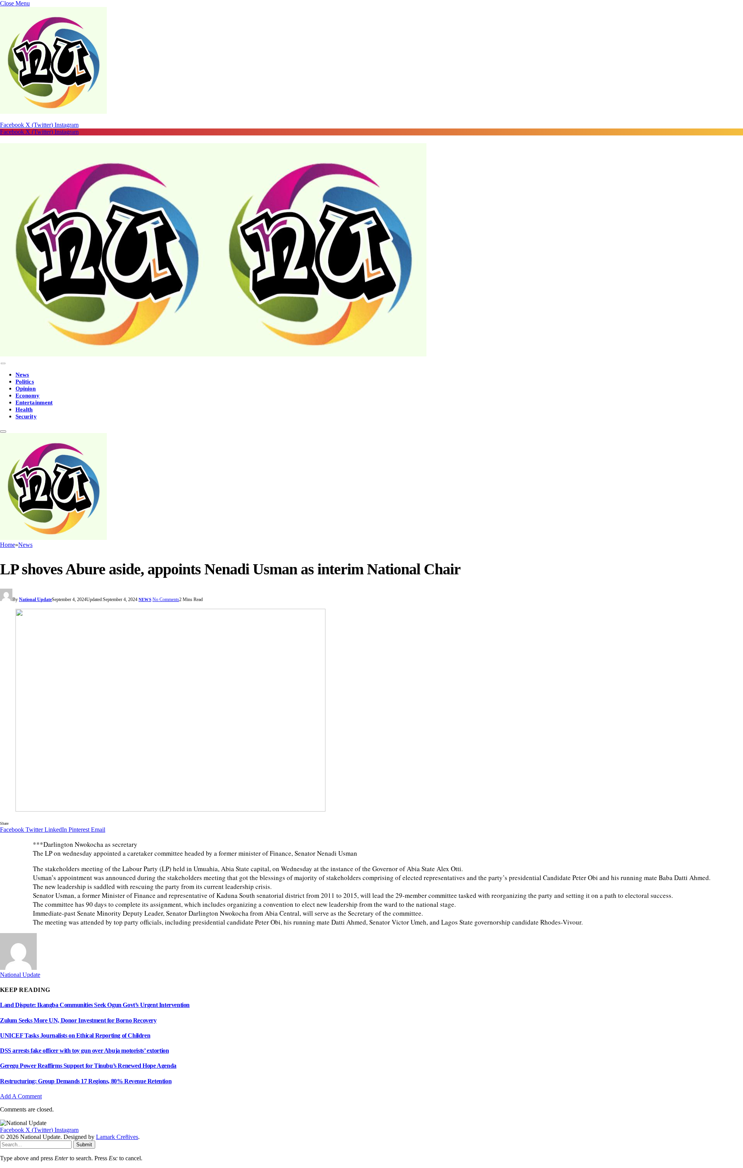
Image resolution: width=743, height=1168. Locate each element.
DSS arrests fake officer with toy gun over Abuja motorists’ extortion (84, 1050)
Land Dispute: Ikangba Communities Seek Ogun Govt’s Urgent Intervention (95, 1005)
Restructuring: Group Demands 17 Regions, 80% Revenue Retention (85, 1081)
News (22, 375)
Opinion (25, 388)
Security (26, 416)
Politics (24, 381)
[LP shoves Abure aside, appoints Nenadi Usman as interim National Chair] (371, 711)
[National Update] (213, 354)
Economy (27, 395)
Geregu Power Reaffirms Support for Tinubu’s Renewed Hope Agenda (88, 1065)
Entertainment (34, 402)
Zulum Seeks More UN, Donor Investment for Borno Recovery (78, 1020)
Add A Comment (21, 1096)
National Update (35, 599)
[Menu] (3, 364)
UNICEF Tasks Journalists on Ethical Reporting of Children (75, 1035)
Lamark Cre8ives (117, 1137)
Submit (84, 1144)
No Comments (165, 599)
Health (24, 409)
